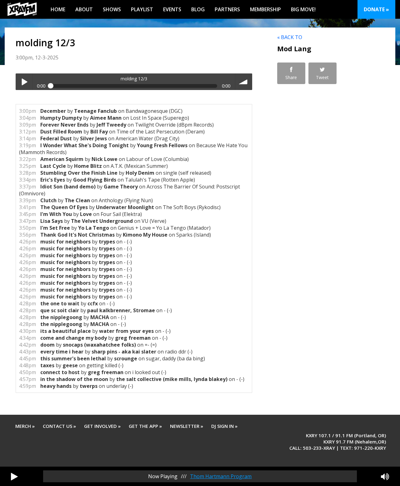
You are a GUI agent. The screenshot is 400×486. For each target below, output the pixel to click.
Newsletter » (186, 426)
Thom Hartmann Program (221, 476)
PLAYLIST (142, 9)
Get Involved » (102, 426)
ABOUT (84, 9)
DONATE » (376, 9)
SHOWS (112, 9)
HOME (58, 9)
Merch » (25, 426)
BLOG (198, 9)
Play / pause (24, 81)
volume (243, 81)
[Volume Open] (385, 476)
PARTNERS (227, 9)
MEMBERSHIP (265, 9)
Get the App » (145, 426)
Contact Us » (59, 426)
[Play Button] (14, 476)
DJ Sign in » (224, 426)
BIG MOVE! (303, 9)
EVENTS (172, 9)
